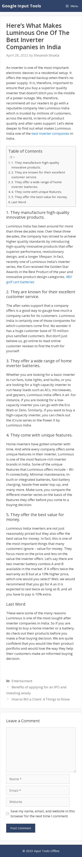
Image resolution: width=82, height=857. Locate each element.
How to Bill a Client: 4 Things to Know (41, 699)
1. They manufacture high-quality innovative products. (35, 165)
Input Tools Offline (47, 851)
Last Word (18, 202)
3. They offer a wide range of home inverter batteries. (36, 184)
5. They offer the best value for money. (39, 197)
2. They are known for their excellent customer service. (38, 174)
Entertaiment (22, 681)
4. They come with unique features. (36, 192)
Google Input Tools (21, 6)
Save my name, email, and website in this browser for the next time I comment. (43, 814)
